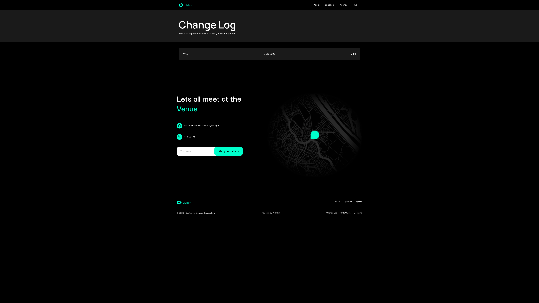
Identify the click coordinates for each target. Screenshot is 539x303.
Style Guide (345, 212)
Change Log (331, 212)
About (337, 201)
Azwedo (199, 212)
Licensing (358, 212)
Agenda (359, 201)
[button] (355, 5)
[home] (186, 5)
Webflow (276, 212)
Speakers (348, 201)
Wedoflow (210, 212)
